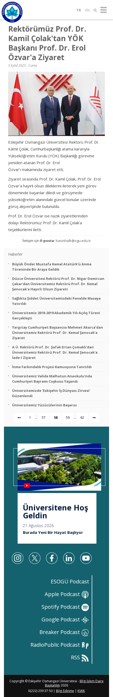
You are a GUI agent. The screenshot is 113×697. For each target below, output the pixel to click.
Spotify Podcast (61, 606)
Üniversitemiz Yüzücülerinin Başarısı (44, 405)
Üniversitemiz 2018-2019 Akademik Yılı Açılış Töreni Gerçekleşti (56, 315)
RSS (76, 657)
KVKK (81, 691)
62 (82, 417)
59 (68, 417)
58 (56, 417)
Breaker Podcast (60, 632)
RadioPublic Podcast (55, 644)
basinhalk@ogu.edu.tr (73, 240)
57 (43, 417)
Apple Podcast (63, 594)
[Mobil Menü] (103, 10)
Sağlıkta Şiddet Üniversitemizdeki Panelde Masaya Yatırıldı (56, 301)
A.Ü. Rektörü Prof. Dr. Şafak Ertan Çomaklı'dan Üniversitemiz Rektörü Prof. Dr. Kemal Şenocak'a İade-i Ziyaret (54, 352)
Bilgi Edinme (65, 691)
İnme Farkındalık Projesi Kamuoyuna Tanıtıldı (52, 366)
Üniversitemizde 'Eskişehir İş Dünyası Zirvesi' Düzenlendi (51, 393)
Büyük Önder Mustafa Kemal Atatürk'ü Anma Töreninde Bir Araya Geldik (51, 267)
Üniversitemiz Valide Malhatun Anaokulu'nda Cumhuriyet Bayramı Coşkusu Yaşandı (52, 379)
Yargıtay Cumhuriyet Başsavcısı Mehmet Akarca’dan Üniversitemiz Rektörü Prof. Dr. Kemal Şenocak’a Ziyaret (57, 332)
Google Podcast (61, 619)
